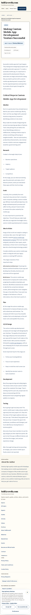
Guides (3, 515)
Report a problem (7, 588)
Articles (9, 15)
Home (3, 15)
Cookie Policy (5, 569)
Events (3, 543)
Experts (3, 510)
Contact (3, 552)
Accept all (8, 607)
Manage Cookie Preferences (9, 581)
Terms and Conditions (7, 565)
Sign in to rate (7, 53)
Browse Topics (13, 8)
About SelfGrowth (6, 530)
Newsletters (4, 539)
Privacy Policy (4, 561)
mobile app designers (16, 343)
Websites (3, 535)
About (2, 8)
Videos (3, 523)
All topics (3, 506)
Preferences (15, 611)
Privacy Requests (5, 577)
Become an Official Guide (8, 547)
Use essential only (23, 607)
